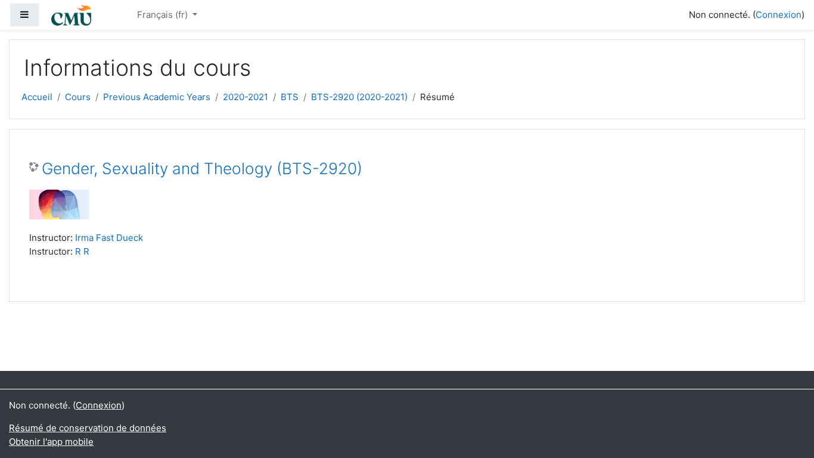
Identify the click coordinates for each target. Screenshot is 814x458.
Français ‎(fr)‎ (163, 14)
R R (82, 251)
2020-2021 (245, 97)
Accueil (36, 97)
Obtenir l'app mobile (51, 441)
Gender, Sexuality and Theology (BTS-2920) (202, 168)
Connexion (778, 14)
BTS (290, 97)
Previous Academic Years (156, 97)
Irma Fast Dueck (109, 237)
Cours (78, 97)
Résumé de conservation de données (87, 428)
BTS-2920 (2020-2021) (359, 97)
